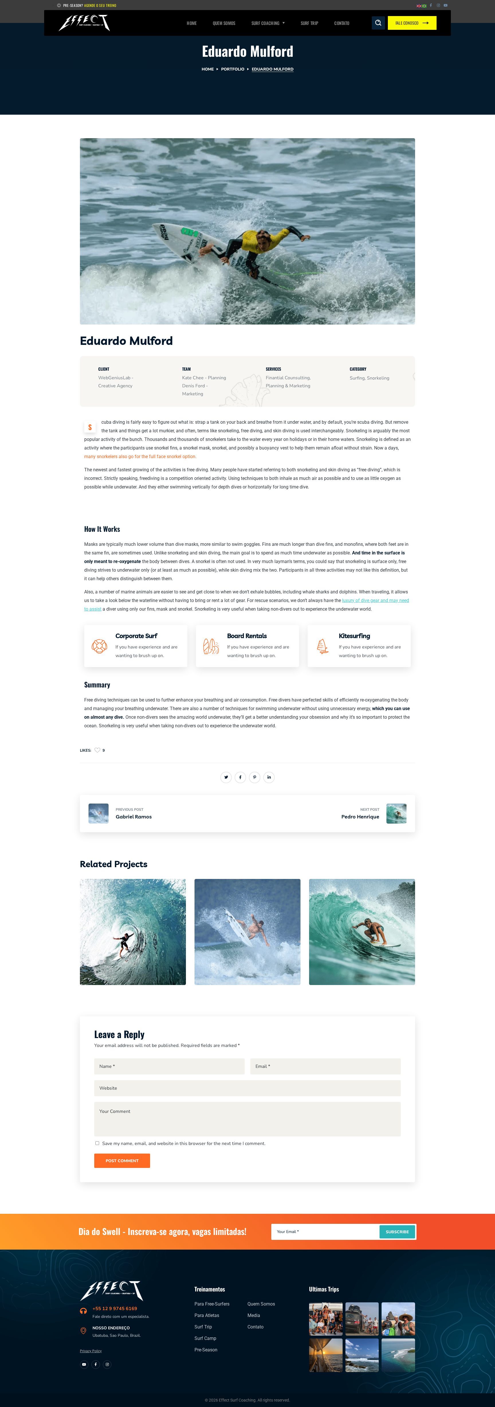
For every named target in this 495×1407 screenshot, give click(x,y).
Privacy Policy (91, 1351)
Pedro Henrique (350, 964)
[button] (378, 23)
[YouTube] (445, 5)
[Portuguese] (424, 6)
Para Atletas (207, 1315)
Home (208, 69)
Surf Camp (205, 1338)
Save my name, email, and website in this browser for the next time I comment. (184, 1143)
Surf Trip (203, 1327)
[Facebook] (431, 5)
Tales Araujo (115, 964)
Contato (255, 1327)
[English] (419, 6)
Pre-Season (206, 1350)
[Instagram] (438, 5)
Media (253, 1315)
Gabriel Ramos (234, 964)
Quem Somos (261, 1304)
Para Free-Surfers (212, 1304)
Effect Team (105, 954)
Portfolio (232, 69)
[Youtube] (84, 1364)
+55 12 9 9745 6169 (115, 1309)
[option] (133, 936)
